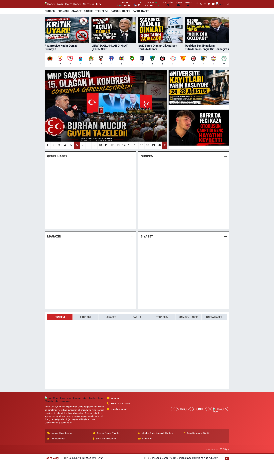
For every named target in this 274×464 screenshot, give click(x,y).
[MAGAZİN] (132, 236)
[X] (178, 409)
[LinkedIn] (194, 409)
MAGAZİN (54, 236)
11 (106, 145)
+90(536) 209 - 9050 (120, 403)
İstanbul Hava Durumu (61, 433)
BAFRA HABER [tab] (214, 317)
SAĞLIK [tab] (137, 317)
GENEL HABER (57, 156)
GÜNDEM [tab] (60, 317)
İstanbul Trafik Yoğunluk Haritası (157, 433)
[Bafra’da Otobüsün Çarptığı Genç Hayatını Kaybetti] (199, 128)
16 (135, 145)
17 (141, 145)
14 (123, 145)
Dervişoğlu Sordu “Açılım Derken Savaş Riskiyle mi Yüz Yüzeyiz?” (184, 457)
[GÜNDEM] (225, 156)
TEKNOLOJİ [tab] (162, 317)
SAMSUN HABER (120, 11)
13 (118, 145)
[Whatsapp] (220, 409)
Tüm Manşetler (57, 438)
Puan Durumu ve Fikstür (198, 433)
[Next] (215, 409)
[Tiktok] (204, 409)
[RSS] (225, 409)
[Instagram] (189, 409)
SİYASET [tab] (111, 317)
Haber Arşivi (148, 438)
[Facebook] (173, 409)
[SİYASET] (225, 236)
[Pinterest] (183, 409)
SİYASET (76, 11)
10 (100, 145)
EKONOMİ (63, 11)
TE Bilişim (224, 449)
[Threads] (210, 409)
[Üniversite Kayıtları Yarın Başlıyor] (199, 87)
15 (129, 145)
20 (159, 145)
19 (153, 145)
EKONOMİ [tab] (85, 317)
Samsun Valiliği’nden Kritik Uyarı (86, 457)
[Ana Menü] (227, 11)
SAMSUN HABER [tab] (188, 317)
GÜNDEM (50, 11)
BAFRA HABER (141, 11)
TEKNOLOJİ (101, 11)
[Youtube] (199, 409)
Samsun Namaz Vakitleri (108, 433)
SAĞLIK (88, 11)
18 (147, 145)
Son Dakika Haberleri (106, 438)
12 (112, 145)
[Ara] (228, 4)
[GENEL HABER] (132, 156)
